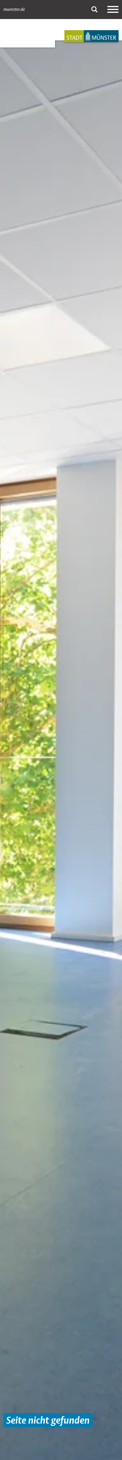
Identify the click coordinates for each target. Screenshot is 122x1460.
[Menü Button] (113, 9)
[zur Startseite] (91, 36)
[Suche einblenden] (94, 9)
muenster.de (14, 9)
